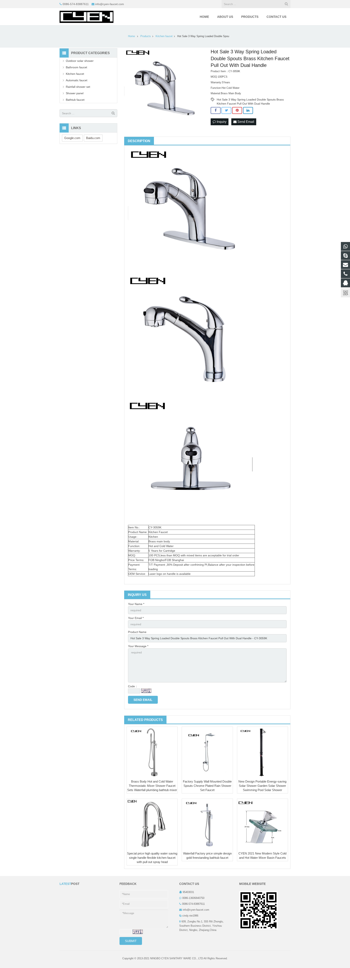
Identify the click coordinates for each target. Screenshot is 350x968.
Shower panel (74, 93)
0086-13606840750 (193, 898)
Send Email (245, 121)
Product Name (137, 632)
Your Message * (138, 646)
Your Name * (136, 604)
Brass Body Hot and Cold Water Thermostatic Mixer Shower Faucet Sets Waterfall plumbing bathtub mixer (152, 786)
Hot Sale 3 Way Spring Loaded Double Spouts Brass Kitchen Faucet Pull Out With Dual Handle (250, 100)
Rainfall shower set (78, 86)
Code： (133, 686)
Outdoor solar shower (80, 60)
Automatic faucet (76, 80)
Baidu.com (93, 138)
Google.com (72, 138)
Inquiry (221, 121)
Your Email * (136, 618)
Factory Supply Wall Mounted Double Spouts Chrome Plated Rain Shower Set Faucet (207, 786)
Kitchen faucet (75, 73)
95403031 (188, 892)
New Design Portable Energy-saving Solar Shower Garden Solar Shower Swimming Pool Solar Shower (262, 786)
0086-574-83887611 (76, 4)
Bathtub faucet (75, 99)
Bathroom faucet (76, 67)
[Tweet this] (226, 110)
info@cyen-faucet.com (109, 4)
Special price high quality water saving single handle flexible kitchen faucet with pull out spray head (152, 858)
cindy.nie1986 (190, 915)
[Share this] (216, 110)
